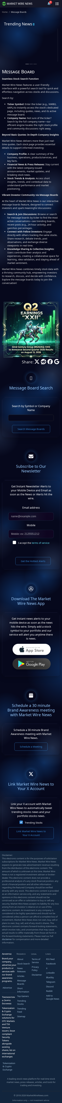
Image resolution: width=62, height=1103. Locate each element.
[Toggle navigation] (57, 3)
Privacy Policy (35, 968)
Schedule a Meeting (31, 746)
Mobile (31, 525)
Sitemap (21, 1016)
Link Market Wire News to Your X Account (31, 833)
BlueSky (50, 977)
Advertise (7, 987)
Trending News (18, 24)
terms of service (40, 542)
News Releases (21, 970)
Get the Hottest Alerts (33, 561)
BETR (46, 41)
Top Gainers (23, 996)
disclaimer (7, 939)
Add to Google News (52, 997)
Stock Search (23, 963)
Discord (50, 986)
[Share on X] (37, 362)
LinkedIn (50, 972)
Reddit (49, 990)
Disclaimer (37, 974)
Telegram (50, 981)
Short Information (23, 990)
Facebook (51, 963)
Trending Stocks (33, 822)
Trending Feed (21, 1010)
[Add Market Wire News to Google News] (56, 362)
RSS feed (50, 959)
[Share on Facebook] (50, 362)
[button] (41, 3)
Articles (20, 976)
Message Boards (21, 982)
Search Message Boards (31, 429)
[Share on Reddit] (43, 362)
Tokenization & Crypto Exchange (9, 1066)
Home (5, 12)
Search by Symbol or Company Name (31, 408)
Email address (31, 507)
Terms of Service (36, 961)
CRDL (17, 41)
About (20, 959)
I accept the (33, 542)
